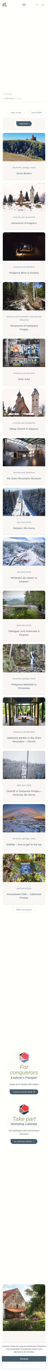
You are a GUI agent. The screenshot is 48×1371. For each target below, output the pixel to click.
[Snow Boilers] (24, 156)
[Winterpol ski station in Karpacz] (24, 562)
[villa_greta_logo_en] (4, 4)
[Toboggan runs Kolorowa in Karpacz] (24, 616)
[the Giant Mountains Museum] (24, 461)
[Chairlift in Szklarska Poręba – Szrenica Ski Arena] (24, 776)
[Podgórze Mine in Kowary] (24, 255)
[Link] (3, 98)
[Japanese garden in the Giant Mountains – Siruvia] (24, 722)
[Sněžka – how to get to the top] (24, 827)
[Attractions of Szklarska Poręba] (24, 309)
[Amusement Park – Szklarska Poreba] (24, 879)
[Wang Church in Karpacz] (24, 411)
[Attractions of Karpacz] (24, 206)
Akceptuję (24, 1359)
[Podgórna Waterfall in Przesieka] (24, 669)
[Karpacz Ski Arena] (24, 511)
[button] (24, 4)
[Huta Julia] (24, 362)
